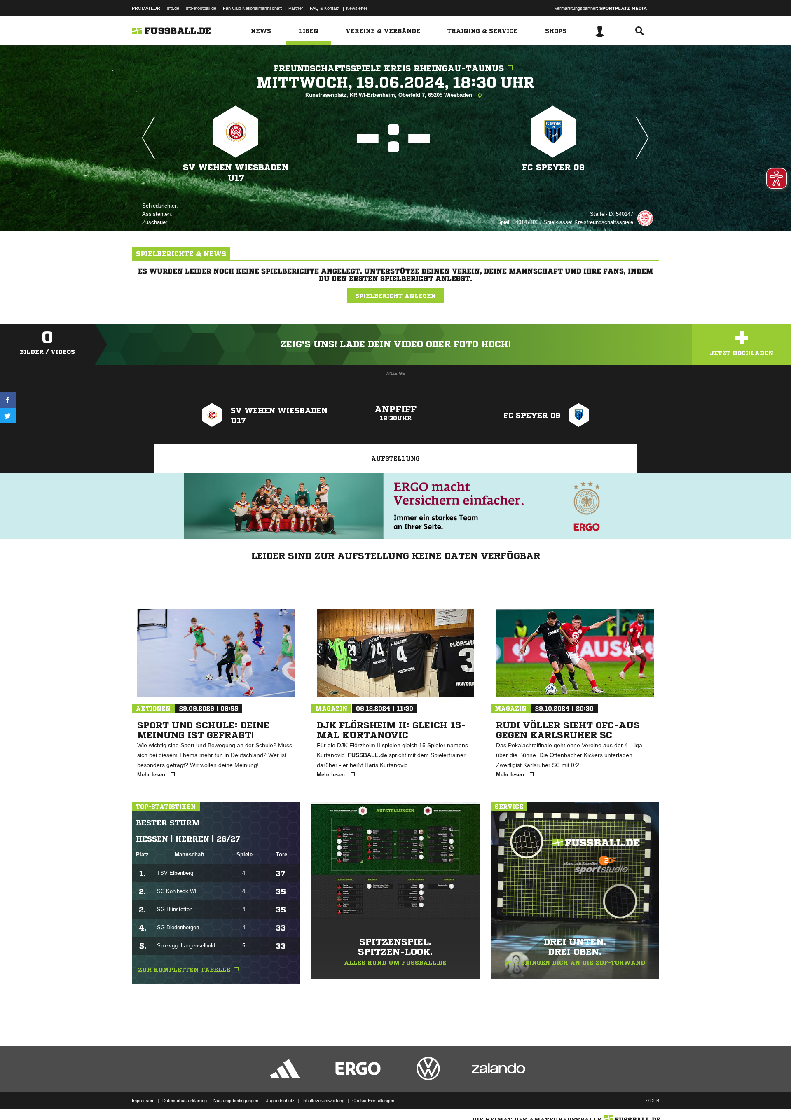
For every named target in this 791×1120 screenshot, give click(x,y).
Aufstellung (395, 458)
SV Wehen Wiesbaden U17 (236, 172)
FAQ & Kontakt (324, 8)
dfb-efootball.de (201, 8)
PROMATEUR (146, 8)
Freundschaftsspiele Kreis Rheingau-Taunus (389, 68)
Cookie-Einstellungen (373, 1100)
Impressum (143, 1100)
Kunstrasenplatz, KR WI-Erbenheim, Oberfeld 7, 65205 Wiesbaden (389, 95)
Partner (295, 8)
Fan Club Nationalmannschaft (252, 8)
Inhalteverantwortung (323, 1100)
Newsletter (356, 8)
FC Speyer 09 (553, 167)
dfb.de (173, 8)
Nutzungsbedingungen (235, 1100)
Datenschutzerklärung (184, 1100)
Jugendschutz (280, 1100)
